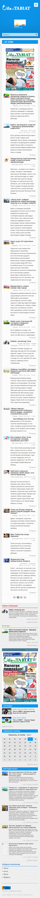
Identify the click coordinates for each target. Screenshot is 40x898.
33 (30, 746)
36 (15, 746)
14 (15, 756)
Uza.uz (6, 868)
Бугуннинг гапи (17, 538)
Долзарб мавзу (17, 164)
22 (15, 753)
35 (20, 746)
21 (20, 753)
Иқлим (15, 106)
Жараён (15, 205)
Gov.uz (6, 874)
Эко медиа (7, 706)
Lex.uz (6, 871)
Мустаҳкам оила (17, 477)
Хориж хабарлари (23, 343)
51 (9, 739)
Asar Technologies (17, 894)
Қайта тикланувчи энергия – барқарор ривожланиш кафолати (22, 631)
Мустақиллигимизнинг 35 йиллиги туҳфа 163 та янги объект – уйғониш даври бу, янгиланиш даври (23, 773)
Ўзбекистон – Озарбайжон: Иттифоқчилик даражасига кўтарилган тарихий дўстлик (23, 788)
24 (4, 753)
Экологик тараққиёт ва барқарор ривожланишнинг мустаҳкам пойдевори (22, 826)
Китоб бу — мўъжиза (27, 563)
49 (20, 739)
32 (35, 746)
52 (4, 739)
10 (25, 756)
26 (30, 749)
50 (15, 739)
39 (35, 742)
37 (9, 746)
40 (30, 742)
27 (25, 749)
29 (15, 749)
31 (4, 749)
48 (25, 739)
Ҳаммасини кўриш (32, 622)
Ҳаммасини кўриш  (7, 726)
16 (4, 756)
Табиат (15, 375)
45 (4, 742)
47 (30, 739)
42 (20, 742)
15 (9, 756)
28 (20, 749)
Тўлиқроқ (32, 121)
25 (35, 749)
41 (25, 742)
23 (9, 753)
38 (4, 746)
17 (35, 753)
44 (9, 742)
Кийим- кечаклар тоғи (17, 610)
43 (15, 742)
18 (30, 753)
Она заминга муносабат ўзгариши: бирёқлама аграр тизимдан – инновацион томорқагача (23, 807)
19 (25, 753)
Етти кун (24, 130)
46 (35, 739)
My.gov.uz (7, 877)
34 (25, 746)
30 (9, 749)
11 (20, 756)
